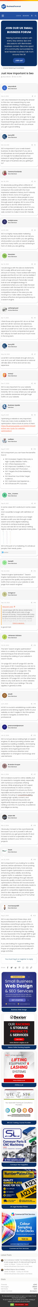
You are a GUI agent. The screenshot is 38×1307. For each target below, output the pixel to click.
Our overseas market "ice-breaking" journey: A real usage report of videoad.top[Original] (20, 1261)
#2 (35, 145)
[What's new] (32, 16)
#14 (35, 645)
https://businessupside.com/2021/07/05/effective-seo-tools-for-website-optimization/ (18, 428)
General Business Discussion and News (18, 1266)
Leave (26, 1304)
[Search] (36, 16)
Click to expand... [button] (19, 623)
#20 (34, 916)
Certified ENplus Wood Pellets (14, 1269)
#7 (35, 354)
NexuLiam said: (7, 607)
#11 (35, 503)
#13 (35, 603)
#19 (34, 859)
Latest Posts (6, 1255)
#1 (35, 96)
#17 (35, 774)
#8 (35, 383)
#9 (35, 415)
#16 (34, 735)
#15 (35, 704)
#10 (35, 449)
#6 (35, 318)
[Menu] (2, 16)
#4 (35, 230)
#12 (35, 571)
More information (19, 1304)
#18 (34, 825)
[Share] (32, 96)
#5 (35, 264)
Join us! (19, 60)
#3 (35, 181)
